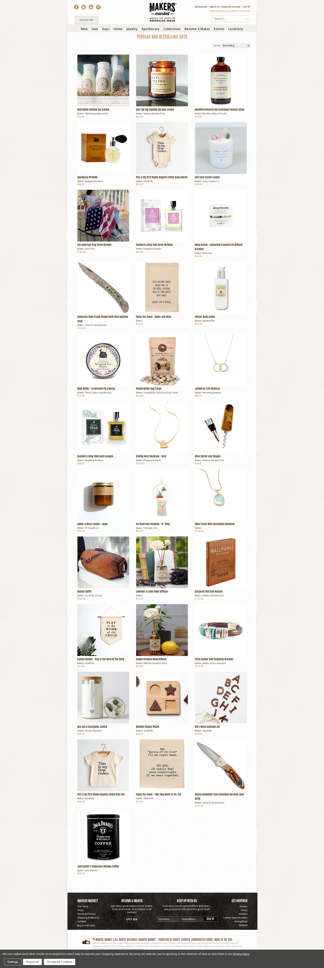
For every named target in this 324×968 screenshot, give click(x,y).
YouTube (90, 7)
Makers (243, 913)
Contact (81, 921)
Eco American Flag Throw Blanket (94, 245)
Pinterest (98, 7)
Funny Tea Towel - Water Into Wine (153, 317)
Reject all (32, 961)
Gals (95, 29)
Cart (244, 7)
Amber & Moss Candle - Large (92, 524)
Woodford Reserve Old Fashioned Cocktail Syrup (219, 110)
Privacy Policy (241, 954)
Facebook (76, 7)
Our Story (82, 906)
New (84, 29)
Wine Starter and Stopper (208, 456)
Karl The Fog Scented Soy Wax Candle (155, 110)
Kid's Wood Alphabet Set (207, 727)
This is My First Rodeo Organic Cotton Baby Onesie (162, 177)
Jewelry (132, 29)
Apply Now (131, 919)
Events (244, 906)
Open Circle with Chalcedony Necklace (215, 524)
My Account (201, 7)
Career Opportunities (235, 917)
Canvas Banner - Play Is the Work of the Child (100, 659)
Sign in (213, 6)
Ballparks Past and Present (209, 592)
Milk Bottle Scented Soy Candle (93, 110)
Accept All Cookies (59, 961)
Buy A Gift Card (85, 925)
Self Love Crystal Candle (207, 177)
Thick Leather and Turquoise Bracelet (214, 659)
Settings (12, 961)
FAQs (80, 910)
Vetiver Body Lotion (205, 317)
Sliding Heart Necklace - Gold (151, 456)
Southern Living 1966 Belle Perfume (154, 245)
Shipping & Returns (88, 917)
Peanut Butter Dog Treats (148, 389)
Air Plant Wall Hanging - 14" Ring (153, 524)
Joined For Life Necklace (207, 389)
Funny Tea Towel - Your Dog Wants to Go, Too (158, 794)
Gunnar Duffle (84, 592)
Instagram (83, 7)
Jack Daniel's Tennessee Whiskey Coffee (98, 866)
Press (244, 910)
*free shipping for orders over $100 (230, 11)
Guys (106, 29)
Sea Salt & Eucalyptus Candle (92, 727)
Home (118, 29)
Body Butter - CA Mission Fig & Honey (96, 389)
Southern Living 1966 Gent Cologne (95, 456)
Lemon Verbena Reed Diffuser (151, 659)
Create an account (230, 6)
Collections (172, 29)
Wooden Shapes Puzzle (147, 727)
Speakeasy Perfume (87, 177)
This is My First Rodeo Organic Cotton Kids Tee (101, 794)
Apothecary (151, 29)
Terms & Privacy (86, 913)
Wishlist (243, 925)
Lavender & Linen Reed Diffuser (152, 592)
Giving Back (241, 921)
